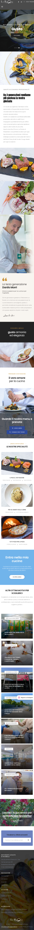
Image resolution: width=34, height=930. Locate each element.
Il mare (17, 462)
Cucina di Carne (6, 895)
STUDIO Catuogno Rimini (9, 926)
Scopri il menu (17, 577)
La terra (17, 494)
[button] (15, 47)
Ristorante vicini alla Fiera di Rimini (11, 912)
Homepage (5, 876)
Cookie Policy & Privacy (25, 926)
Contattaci (4, 885)
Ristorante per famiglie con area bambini (14, 909)
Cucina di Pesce (6, 892)
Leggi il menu (18, 428)
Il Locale (4, 882)
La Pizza (17, 526)
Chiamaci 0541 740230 (18, 432)
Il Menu (3, 902)
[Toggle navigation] (2, 6)
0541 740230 (30, 2)
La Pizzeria (4, 899)
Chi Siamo (17, 35)
